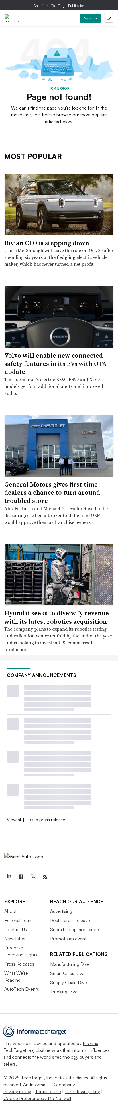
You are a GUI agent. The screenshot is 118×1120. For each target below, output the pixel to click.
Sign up (90, 18)
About (10, 911)
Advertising (61, 911)
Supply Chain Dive (68, 982)
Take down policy (82, 1091)
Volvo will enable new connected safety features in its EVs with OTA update (55, 363)
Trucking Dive (64, 991)
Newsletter (15, 938)
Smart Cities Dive (67, 973)
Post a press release (45, 819)
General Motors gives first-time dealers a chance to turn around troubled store (52, 492)
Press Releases (19, 964)
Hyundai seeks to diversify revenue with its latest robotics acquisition (56, 617)
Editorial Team (18, 920)
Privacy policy (17, 1091)
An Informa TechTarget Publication (59, 5)
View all (14, 819)
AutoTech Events (21, 989)
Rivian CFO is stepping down (46, 243)
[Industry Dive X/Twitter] (33, 877)
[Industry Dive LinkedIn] (9, 877)
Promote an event (68, 938)
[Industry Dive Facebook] (21, 877)
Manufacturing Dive (70, 964)
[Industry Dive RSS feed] (45, 877)
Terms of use (48, 1091)
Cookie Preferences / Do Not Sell (37, 1098)
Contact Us (15, 929)
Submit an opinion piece (74, 929)
